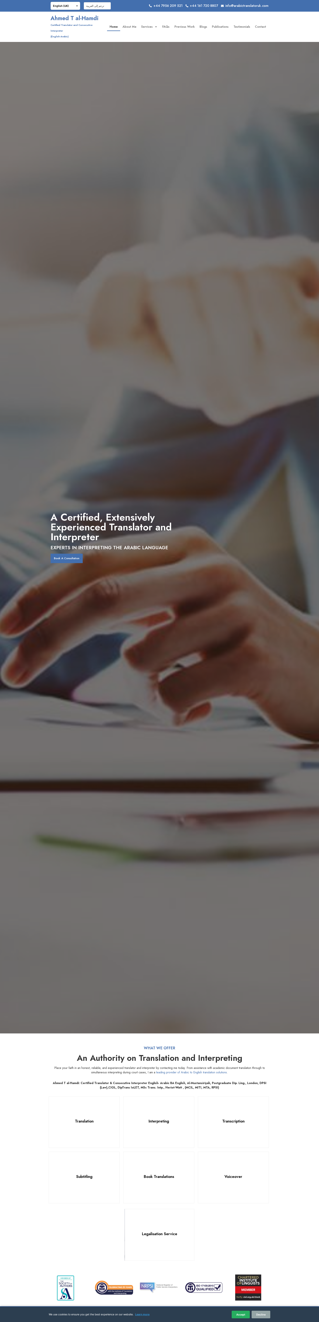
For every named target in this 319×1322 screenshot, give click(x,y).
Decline (261, 1314)
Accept (240, 1314)
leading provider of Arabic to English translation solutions (191, 1072)
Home (114, 27)
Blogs (203, 27)
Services (147, 27)
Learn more (142, 1314)
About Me (129, 27)
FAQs (165, 27)
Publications (220, 27)
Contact (260, 27)
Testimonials (242, 27)
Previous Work (184, 27)
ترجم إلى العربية (95, 5)
